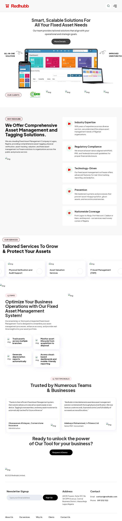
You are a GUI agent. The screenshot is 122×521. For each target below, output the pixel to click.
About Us (9, 517)
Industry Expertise (85, 122)
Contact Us (65, 517)
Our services (24, 517)
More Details (60, 41)
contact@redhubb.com (106, 496)
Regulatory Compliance (88, 146)
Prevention (81, 189)
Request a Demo (59, 452)
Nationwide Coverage (87, 211)
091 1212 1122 (102, 500)
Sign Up (49, 497)
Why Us (39, 517)
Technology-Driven (86, 168)
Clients (51, 517)
